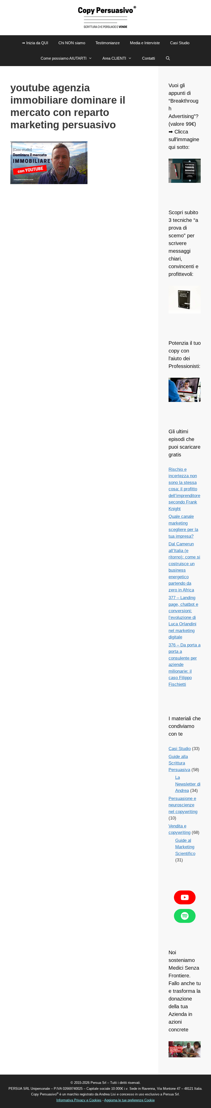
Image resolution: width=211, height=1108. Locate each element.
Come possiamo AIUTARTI (63, 58)
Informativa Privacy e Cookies (78, 1100)
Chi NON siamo (71, 43)
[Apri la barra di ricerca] (167, 58)
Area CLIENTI (114, 58)
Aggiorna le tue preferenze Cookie (129, 1100)
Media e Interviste (145, 43)
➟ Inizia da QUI (35, 43)
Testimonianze (107, 43)
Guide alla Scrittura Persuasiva (179, 763)
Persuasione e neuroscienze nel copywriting (183, 805)
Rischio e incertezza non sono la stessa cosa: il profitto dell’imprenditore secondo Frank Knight (184, 489)
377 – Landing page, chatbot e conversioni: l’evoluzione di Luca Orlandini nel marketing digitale (183, 617)
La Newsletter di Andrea (187, 784)
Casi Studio (179, 43)
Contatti (148, 58)
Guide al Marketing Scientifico (185, 847)
